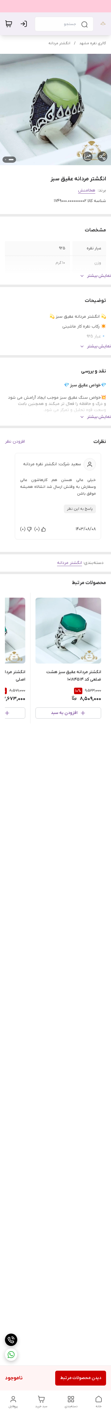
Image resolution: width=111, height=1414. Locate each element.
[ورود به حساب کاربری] (25, 23)
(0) (37, 529)
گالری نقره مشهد (92, 43)
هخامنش (86, 190)
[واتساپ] (11, 1354)
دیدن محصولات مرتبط (80, 1378)
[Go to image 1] (11, 159)
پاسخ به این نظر (80, 508)
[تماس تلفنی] (11, 1340)
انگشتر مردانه (59, 43)
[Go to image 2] (5, 159)
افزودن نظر (15, 442)
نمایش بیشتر (99, 276)
